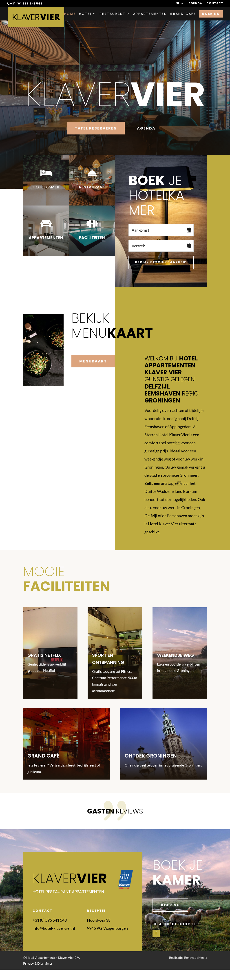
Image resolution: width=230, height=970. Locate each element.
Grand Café (183, 14)
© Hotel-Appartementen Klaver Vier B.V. (51, 957)
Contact (214, 3)
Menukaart (93, 361)
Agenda (195, 3)
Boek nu (211, 13)
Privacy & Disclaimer (38, 963)
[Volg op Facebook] (156, 933)
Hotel (85, 14)
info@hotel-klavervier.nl (54, 928)
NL (178, 3)
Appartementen (150, 14)
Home (70, 14)
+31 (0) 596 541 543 (26, 3)
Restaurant (113, 14)
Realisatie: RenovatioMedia (188, 957)
